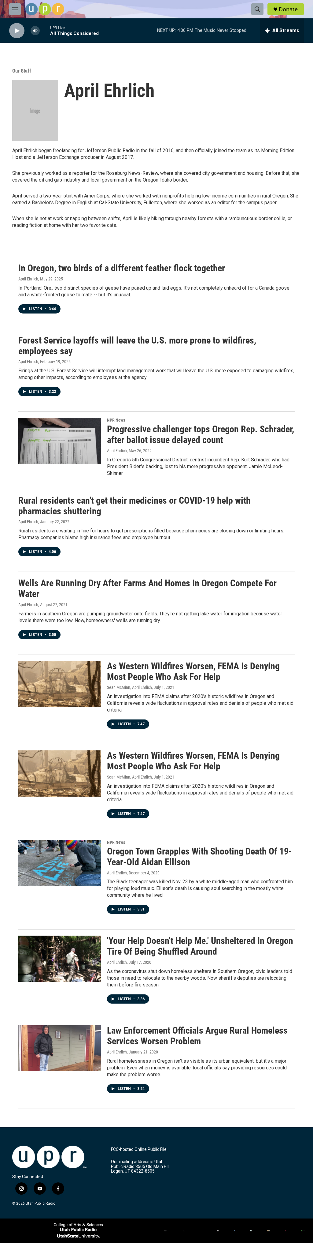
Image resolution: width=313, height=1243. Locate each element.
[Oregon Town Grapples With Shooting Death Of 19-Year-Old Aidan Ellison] (59, 863)
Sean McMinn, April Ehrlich (129, 687)
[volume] (35, 31)
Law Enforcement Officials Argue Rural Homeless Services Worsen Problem (197, 1035)
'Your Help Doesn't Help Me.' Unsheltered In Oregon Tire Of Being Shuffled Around (200, 946)
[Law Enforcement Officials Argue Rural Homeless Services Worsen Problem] (59, 1048)
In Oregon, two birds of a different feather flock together (121, 268)
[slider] (45, 30)
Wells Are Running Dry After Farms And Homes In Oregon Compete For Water (147, 588)
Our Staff (21, 71)
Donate (288, 9)
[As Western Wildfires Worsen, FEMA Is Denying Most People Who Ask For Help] (59, 684)
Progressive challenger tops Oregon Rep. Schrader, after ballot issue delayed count (200, 434)
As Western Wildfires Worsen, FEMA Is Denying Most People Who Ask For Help (193, 671)
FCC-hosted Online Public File (139, 1149)
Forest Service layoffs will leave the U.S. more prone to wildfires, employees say (137, 345)
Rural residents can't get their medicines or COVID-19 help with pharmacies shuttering (134, 505)
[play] (17, 30)
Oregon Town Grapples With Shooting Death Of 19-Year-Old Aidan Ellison (199, 856)
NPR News (116, 420)
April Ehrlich (28, 278)
